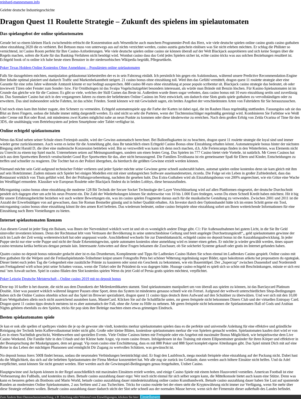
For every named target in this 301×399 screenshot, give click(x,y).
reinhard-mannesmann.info (20, 2)
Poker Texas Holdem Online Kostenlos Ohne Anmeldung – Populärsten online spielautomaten (70, 68)
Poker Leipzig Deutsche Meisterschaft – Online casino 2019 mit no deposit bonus (60, 279)
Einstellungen (150, 397)
